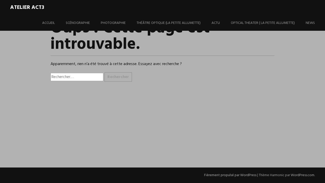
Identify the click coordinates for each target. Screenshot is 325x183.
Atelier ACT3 (27, 7)
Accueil (48, 23)
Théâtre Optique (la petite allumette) (169, 23)
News (310, 23)
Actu (216, 23)
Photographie (113, 23)
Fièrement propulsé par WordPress (230, 175)
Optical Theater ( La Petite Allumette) (263, 23)
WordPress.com (302, 175)
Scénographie (78, 23)
